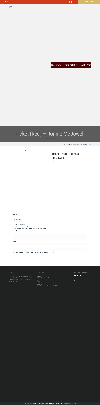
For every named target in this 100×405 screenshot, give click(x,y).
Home (64, 144)
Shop (69, 144)
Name (14, 241)
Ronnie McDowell (18, 150)
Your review (16, 232)
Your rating (16, 230)
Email (14, 247)
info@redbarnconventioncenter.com (46, 282)
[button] (3, 2)
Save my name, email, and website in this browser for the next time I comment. (34, 252)
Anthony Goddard (71, 403)
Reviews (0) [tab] (16, 214)
